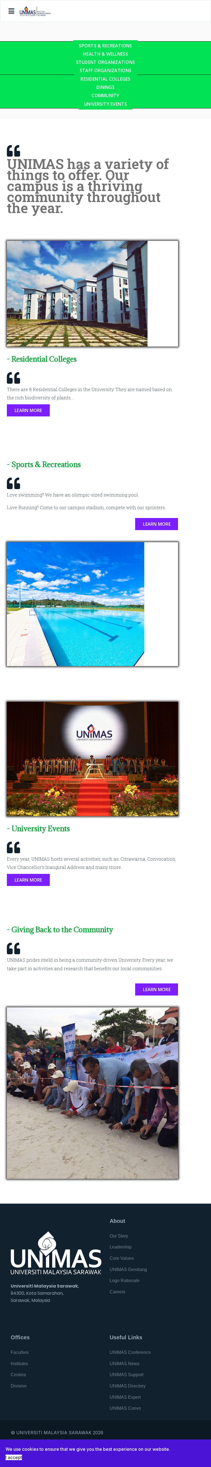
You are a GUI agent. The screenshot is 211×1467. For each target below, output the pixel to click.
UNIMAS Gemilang (128, 1269)
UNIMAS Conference (130, 1352)
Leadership (121, 1247)
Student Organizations (105, 62)
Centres (18, 1374)
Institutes (19, 1363)
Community (105, 95)
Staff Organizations (105, 70)
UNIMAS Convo (125, 1408)
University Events (105, 104)
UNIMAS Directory (128, 1386)
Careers (117, 1291)
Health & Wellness (105, 54)
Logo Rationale (125, 1280)
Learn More (28, 410)
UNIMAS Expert (125, 1397)
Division (19, 1386)
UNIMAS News (124, 1363)
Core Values (122, 1258)
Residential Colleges (105, 79)
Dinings (105, 87)
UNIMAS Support (126, 1374)
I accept (13, 1457)
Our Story (119, 1236)
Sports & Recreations (105, 46)
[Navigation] (11, 11)
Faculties (20, 1352)
